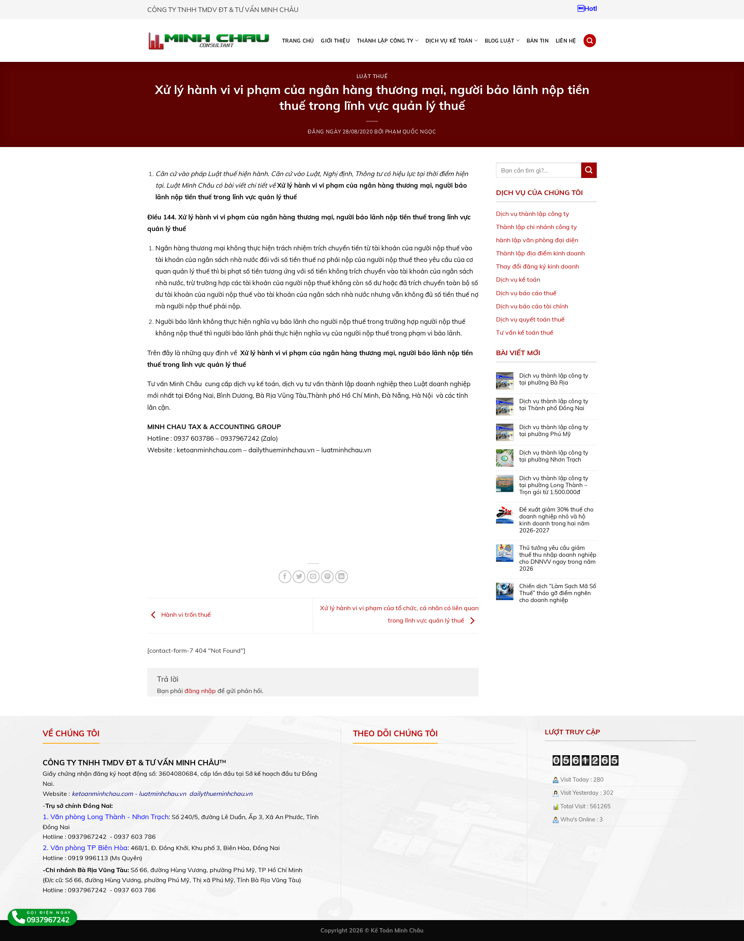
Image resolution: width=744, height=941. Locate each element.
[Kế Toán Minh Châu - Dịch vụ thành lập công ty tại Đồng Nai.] (208, 41)
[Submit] (589, 170)
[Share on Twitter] (299, 576)
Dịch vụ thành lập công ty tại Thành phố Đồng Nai (553, 405)
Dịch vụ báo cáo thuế (526, 293)
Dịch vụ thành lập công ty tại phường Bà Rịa (553, 379)
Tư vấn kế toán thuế (524, 332)
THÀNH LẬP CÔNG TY (385, 41)
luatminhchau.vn (162, 793)
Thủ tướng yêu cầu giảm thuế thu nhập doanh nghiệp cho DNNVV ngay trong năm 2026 (557, 558)
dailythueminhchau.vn (220, 793)
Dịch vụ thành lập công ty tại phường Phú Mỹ (553, 431)
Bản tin (538, 41)
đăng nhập (200, 691)
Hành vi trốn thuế (185, 615)
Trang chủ (298, 41)
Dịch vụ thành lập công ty (532, 213)
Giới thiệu (335, 41)
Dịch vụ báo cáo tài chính (532, 306)
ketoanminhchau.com (102, 793)
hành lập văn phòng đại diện (537, 240)
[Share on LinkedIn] (341, 576)
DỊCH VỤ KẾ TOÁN (449, 41)
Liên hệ (566, 41)
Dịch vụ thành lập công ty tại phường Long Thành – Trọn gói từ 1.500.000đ (553, 485)
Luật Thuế (372, 76)
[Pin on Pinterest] (327, 576)
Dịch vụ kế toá (516, 279)
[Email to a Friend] (313, 576)
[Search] (590, 40)
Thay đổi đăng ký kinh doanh (537, 266)
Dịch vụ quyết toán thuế (530, 319)
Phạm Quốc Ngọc (410, 131)
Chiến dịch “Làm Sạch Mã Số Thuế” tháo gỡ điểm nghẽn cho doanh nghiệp (557, 593)
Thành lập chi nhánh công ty (536, 227)
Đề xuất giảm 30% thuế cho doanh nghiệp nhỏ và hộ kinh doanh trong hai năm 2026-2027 (556, 520)
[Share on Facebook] (285, 576)
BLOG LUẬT (499, 41)
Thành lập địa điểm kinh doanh (540, 253)
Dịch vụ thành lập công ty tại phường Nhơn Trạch (553, 456)
